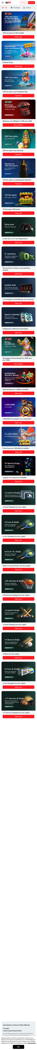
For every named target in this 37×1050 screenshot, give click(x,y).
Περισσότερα (32, 1043)
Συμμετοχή (18, 95)
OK (18, 1047)
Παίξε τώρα (18, 37)
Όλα (6, 7)
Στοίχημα (16, 7)
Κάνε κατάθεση (18, 125)
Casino (28, 7)
